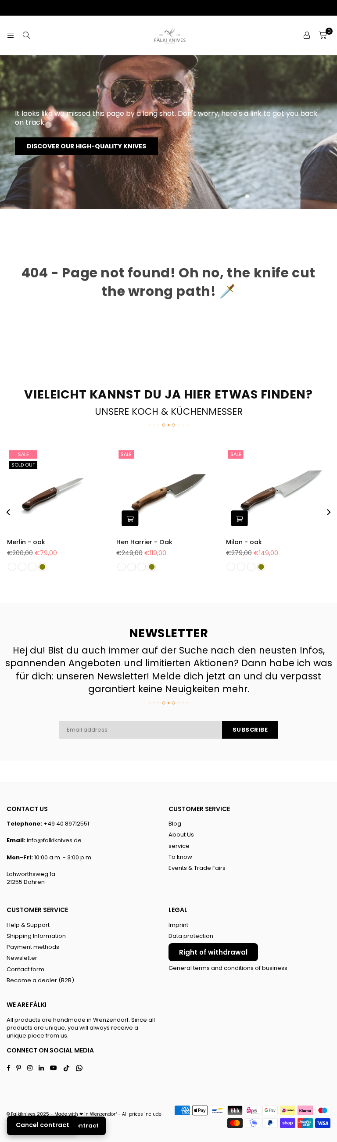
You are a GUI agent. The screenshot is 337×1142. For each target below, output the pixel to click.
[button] (322, 35)
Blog (174, 823)
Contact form (25, 969)
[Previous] (8, 512)
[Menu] (10, 35)
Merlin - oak (26, 542)
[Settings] (307, 35)
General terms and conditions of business (227, 968)
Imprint (178, 925)
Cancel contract (42, 1124)
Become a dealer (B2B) (40, 980)
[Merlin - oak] (59, 489)
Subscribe (250, 729)
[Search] (26, 35)
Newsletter (22, 958)
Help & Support (28, 925)
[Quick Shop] (130, 518)
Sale (23, 454)
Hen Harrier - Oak (144, 542)
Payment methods (33, 947)
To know (180, 857)
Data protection (190, 936)
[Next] (328, 512)
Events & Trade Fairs (197, 868)
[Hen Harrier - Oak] (168, 489)
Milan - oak (244, 542)
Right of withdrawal (213, 952)
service (179, 846)
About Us (181, 834)
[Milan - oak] (278, 489)
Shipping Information (36, 936)
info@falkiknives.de (54, 840)
